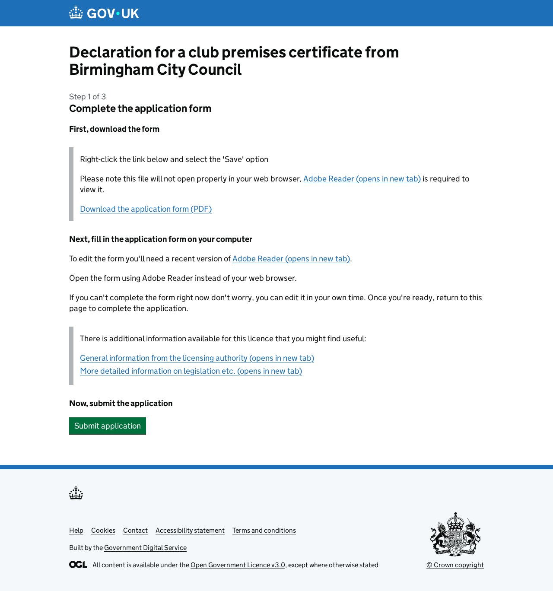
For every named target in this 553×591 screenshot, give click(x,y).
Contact (135, 530)
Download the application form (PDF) (146, 209)
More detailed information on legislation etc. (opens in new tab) (191, 371)
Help (76, 530)
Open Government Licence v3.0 (238, 565)
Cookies (103, 530)
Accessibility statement (190, 530)
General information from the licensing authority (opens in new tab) (197, 358)
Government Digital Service (145, 547)
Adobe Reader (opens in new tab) (362, 179)
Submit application (107, 426)
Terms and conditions (264, 530)
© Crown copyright (455, 565)
